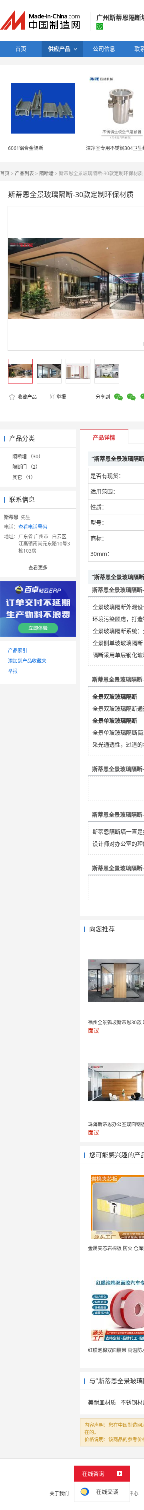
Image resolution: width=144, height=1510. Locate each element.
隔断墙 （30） (27, 456)
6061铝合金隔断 (25, 148)
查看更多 (38, 567)
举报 (61, 396)
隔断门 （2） (26, 466)
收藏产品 (26, 396)
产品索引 (17, 650)
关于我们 (59, 1493)
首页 (5, 173)
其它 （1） (24, 477)
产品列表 (24, 173)
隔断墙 (46, 173)
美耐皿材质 (102, 1402)
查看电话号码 (32, 526)
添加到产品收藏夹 (27, 660)
